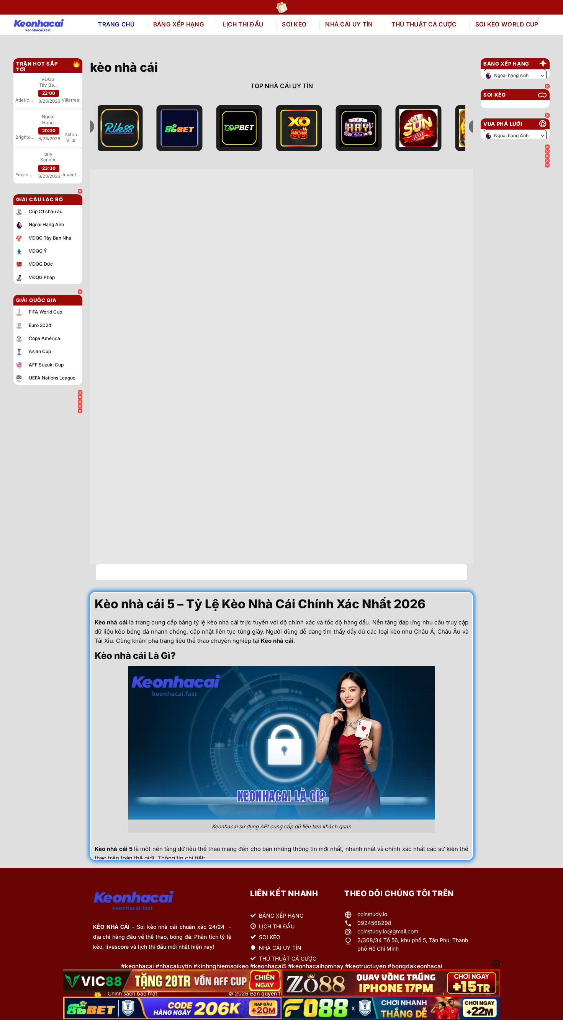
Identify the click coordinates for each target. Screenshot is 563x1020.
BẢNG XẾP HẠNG (178, 24)
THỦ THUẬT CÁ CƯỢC (423, 24)
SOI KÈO (294, 24)
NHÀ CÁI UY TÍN (349, 24)
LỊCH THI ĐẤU (243, 24)
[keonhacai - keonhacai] (47, 25)
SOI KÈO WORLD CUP (506, 24)
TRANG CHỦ (116, 24)
